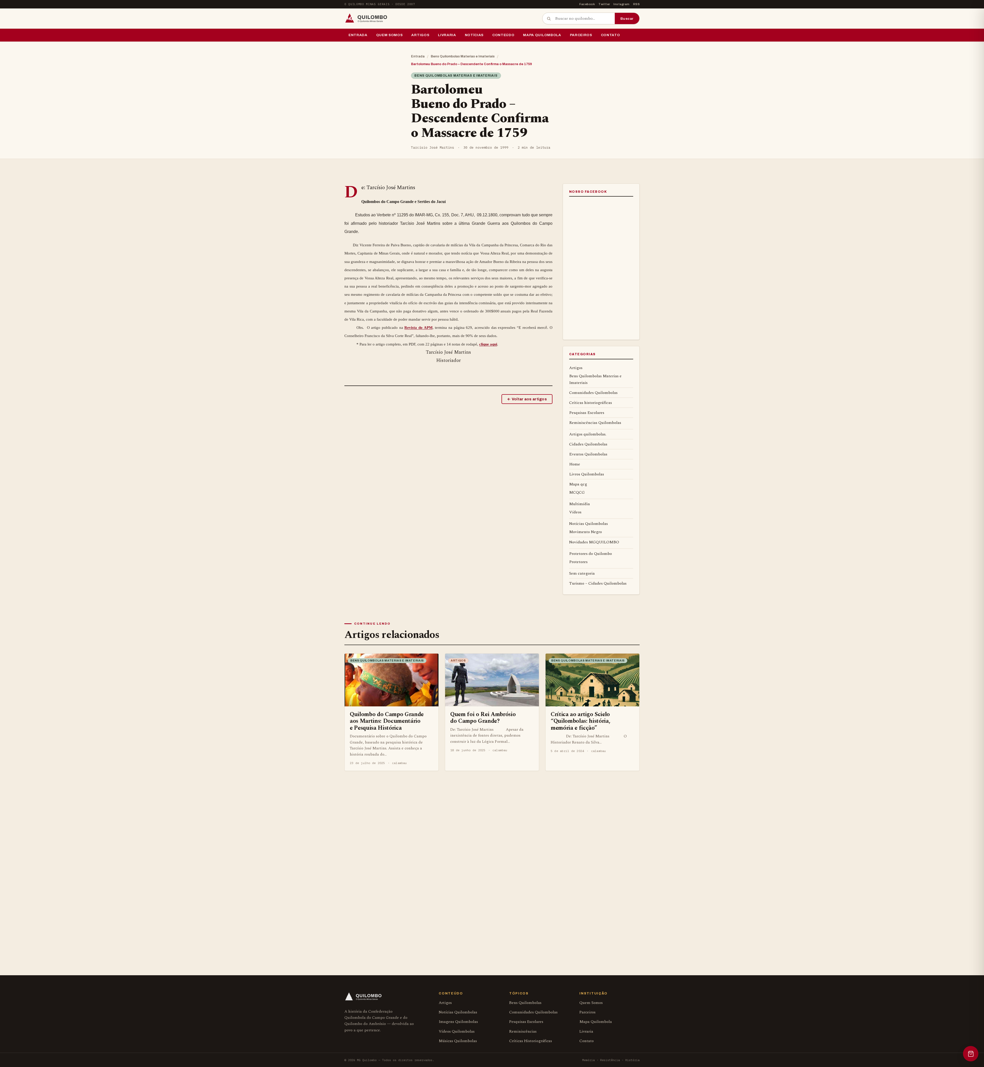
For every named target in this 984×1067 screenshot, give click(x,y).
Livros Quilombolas (586, 474)
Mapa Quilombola (542, 35)
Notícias (474, 35)
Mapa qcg (578, 484)
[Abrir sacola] (970, 1053)
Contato (610, 35)
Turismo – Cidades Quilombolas (598, 583)
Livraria (586, 1031)
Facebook (587, 4)
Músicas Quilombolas (458, 1041)
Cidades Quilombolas (588, 444)
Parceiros (581, 35)
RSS (636, 4)
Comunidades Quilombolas (593, 393)
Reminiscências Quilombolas (595, 423)
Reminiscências (523, 1031)
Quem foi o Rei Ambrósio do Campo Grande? (483, 717)
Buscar (627, 19)
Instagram (621, 4)
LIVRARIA (447, 35)
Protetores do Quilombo (590, 554)
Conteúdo (503, 35)
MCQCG (577, 492)
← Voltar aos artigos (527, 399)
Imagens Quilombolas (458, 1022)
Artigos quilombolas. (587, 434)
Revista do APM (418, 328)
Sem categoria (582, 573)
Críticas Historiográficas (530, 1041)
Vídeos (575, 512)
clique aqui (488, 344)
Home (574, 464)
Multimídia (579, 504)
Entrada (357, 35)
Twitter (604, 4)
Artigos (420, 35)
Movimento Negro (585, 532)
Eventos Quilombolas (588, 454)
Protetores (578, 562)
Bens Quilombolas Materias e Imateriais (463, 56)
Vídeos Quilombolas (457, 1031)
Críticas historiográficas (590, 403)
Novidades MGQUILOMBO (594, 542)
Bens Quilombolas (525, 1003)
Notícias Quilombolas (588, 524)
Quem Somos (389, 35)
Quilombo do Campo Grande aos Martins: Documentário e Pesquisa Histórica (387, 721)
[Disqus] (492, 860)
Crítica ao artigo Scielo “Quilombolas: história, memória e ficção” (580, 721)
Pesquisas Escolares (586, 413)
